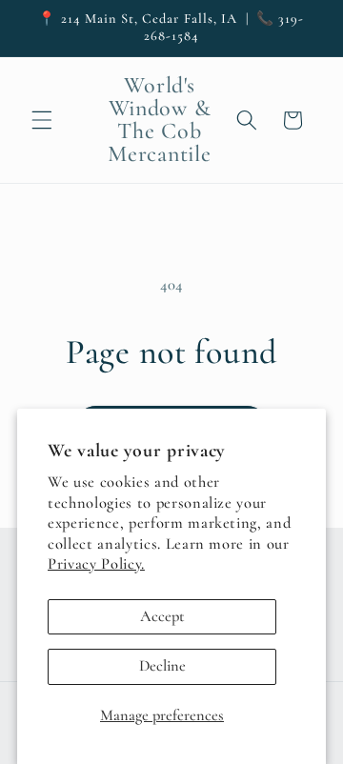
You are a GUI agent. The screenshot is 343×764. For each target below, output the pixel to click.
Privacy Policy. (96, 563)
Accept (162, 616)
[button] (42, 120)
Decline (162, 665)
